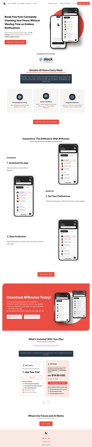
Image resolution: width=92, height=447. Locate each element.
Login (74, 3)
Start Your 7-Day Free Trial (15, 42)
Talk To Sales (46, 424)
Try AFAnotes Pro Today (57, 383)
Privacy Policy (46, 441)
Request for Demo (52, 3)
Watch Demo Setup (65, 3)
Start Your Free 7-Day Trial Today (46, 122)
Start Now (32, 377)
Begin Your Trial (83, 3)
